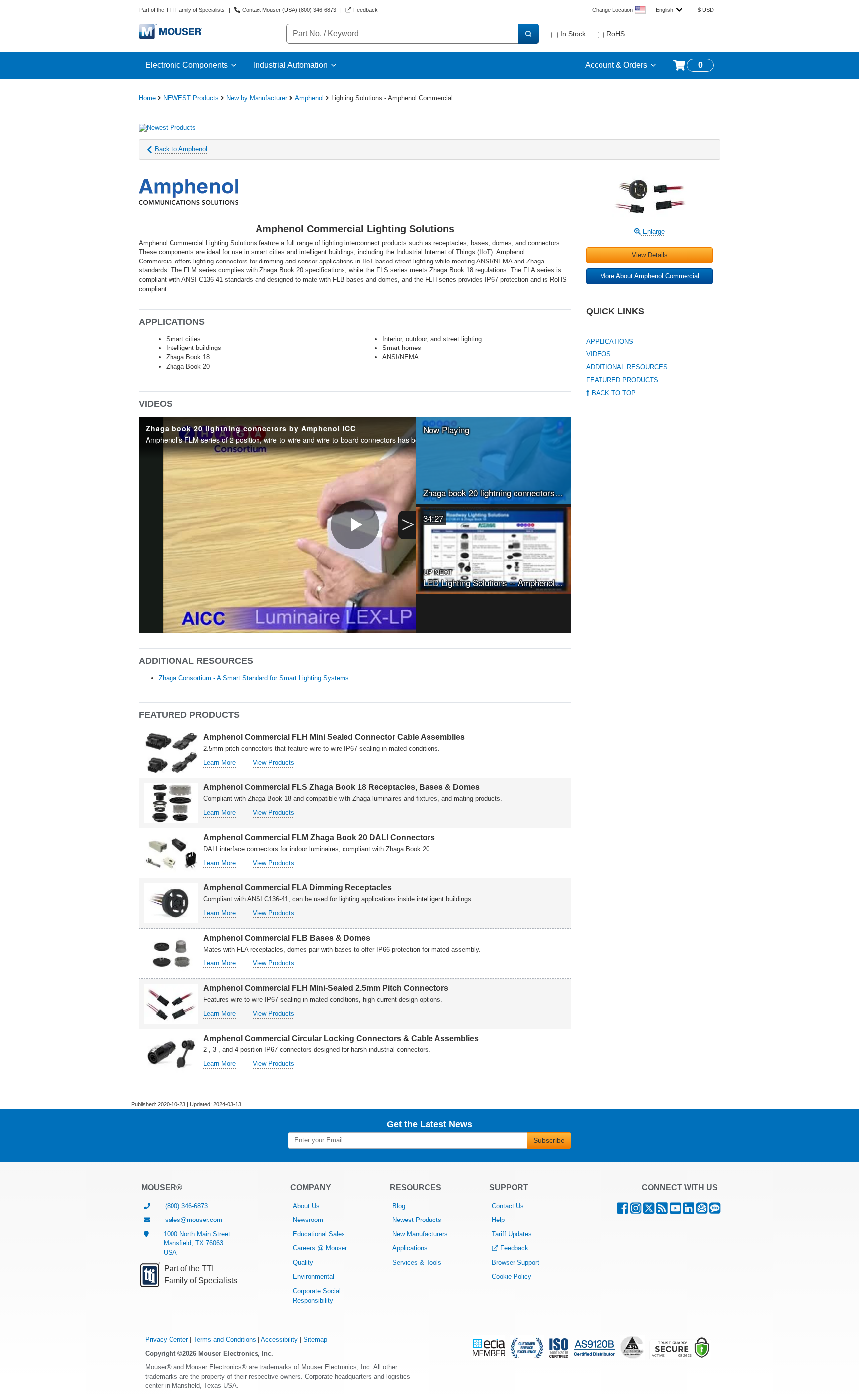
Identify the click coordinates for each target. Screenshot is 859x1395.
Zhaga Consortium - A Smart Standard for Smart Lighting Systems (254, 678)
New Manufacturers (420, 1234)
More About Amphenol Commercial (649, 276)
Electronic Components (186, 65)
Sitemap (315, 1339)
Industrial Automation (291, 65)
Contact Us (508, 1206)
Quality (303, 1262)
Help (498, 1219)
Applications (609, 341)
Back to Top (613, 393)
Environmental (313, 1276)
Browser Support (515, 1262)
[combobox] (669, 10)
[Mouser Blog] (714, 1210)
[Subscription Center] (701, 1210)
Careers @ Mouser (320, 1248)
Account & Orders (616, 65)
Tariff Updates (512, 1234)
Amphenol (309, 98)
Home (147, 98)
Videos (598, 354)
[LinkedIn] (688, 1210)
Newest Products (416, 1219)
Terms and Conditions (224, 1339)
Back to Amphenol (181, 149)
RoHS (615, 34)
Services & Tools (416, 1262)
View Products (273, 762)
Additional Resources (627, 367)
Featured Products (622, 380)
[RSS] (662, 1210)
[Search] (528, 34)
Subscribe (549, 1140)
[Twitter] (648, 1210)
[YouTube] (675, 1210)
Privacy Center (166, 1339)
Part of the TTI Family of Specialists (182, 10)
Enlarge (653, 231)
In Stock (573, 34)
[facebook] (622, 1210)
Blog (398, 1206)
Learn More (219, 762)
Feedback (514, 1248)
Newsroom (308, 1219)
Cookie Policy (511, 1276)
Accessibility (279, 1339)
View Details (650, 255)
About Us (306, 1206)
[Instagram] (635, 1210)
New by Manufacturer (256, 98)
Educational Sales (319, 1234)
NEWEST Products (191, 98)
